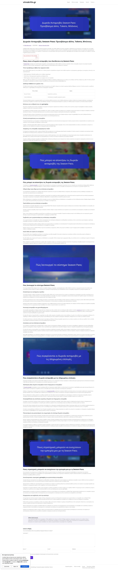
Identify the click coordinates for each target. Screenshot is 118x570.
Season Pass (26, 63)
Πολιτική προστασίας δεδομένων (88, 567)
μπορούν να (79, 310)
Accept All (24, 566)
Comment (25, 533)
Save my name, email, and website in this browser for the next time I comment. (41, 554)
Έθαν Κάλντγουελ (27, 45)
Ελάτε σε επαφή (77, 566)
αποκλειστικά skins (51, 391)
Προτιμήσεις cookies (91, 566)
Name (24, 549)
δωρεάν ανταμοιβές (34, 185)
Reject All (15, 566)
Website (74, 549)
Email (49, 549)
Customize (6, 566)
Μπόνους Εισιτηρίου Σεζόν (44, 45)
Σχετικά (83, 566)
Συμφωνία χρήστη (68, 566)
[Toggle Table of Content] (36, 58)
